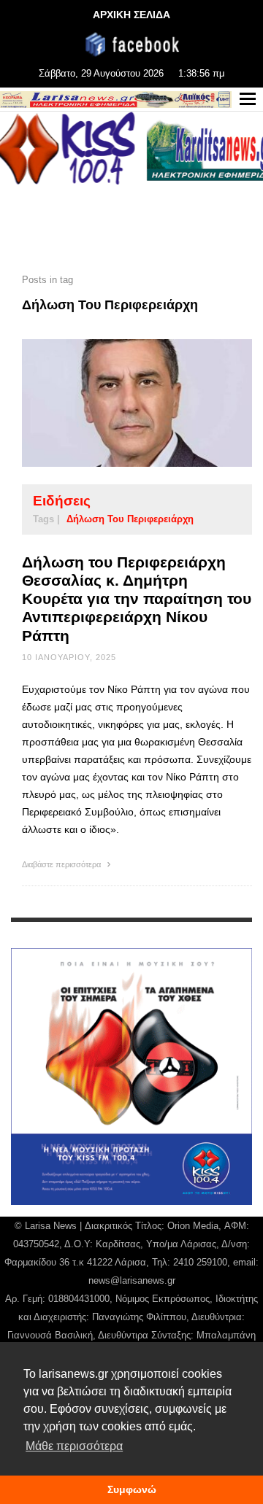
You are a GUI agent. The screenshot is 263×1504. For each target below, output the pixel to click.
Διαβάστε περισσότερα (62, 864)
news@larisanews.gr (131, 1280)
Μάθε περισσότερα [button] (74, 1446)
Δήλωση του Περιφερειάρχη (130, 518)
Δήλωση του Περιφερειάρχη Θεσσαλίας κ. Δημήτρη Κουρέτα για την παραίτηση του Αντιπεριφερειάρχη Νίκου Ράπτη (136, 599)
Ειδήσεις (62, 500)
